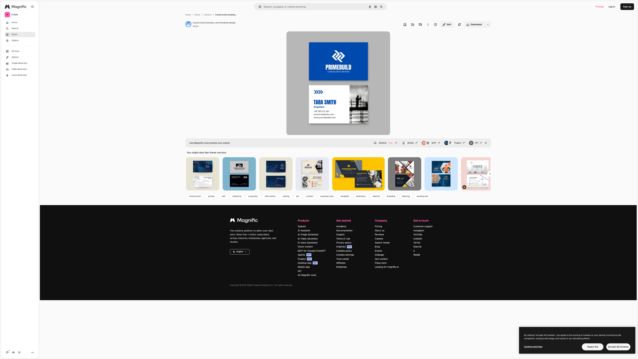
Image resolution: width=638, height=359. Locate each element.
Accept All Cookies (618, 346)
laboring (406, 196)
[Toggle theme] (19, 352)
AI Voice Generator (308, 242)
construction (195, 196)
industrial (236, 196)
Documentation (344, 230)
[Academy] (13, 352)
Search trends (382, 242)
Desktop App (307, 262)
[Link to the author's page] (188, 24)
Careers (379, 238)
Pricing (600, 6)
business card (326, 196)
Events (378, 250)
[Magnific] (244, 221)
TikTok (416, 242)
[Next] (490, 173)
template (344, 196)
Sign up (627, 6)
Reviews (379, 234)
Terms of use (343, 238)
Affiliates (340, 262)
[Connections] (7, 352)
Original (307, 37)
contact (310, 196)
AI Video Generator (308, 238)
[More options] (428, 24)
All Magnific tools (307, 275)
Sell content (381, 258)
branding (391, 196)
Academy (341, 226)
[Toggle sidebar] (32, 6)
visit (223, 196)
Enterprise (341, 266)
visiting (286, 196)
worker (211, 196)
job (297, 196)
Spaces (302, 226)
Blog (377, 246)
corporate (253, 196)
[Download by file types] (487, 24)
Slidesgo (379, 254)
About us (379, 230)
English (239, 251)
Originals (343, 246)
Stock (197, 14)
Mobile (410, 143)
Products (303, 220)
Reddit (416, 254)
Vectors (208, 14)
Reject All (592, 346)
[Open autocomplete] (258, 6)
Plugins (457, 143)
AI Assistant (304, 230)
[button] (240, 251)
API (476, 143)
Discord (417, 246)
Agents (304, 254)
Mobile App (304, 266)
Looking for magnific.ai (387, 266)
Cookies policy (344, 250)
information (270, 196)
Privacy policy (344, 242)
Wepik (196, 26)
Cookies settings (345, 254)
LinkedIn (417, 238)
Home (188, 14)
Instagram (418, 230)
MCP (434, 143)
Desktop (385, 143)
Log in (612, 6)
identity (376, 196)
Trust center (342, 258)
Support (340, 234)
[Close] (485, 143)
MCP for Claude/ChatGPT (312, 250)
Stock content (305, 246)
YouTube (417, 234)
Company (381, 220)
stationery (361, 196)
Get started (343, 220)
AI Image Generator (308, 234)
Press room (381, 262)
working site (422, 196)
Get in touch (421, 220)
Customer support (422, 226)
